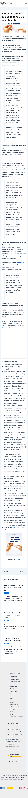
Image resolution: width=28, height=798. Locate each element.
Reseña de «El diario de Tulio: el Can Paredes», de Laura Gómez (13, 615)
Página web (12, 530)
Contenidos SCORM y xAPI (12, 739)
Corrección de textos (15, 684)
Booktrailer (12, 693)
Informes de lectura (14, 686)
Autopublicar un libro (14, 679)
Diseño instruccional (10, 737)
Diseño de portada (14, 691)
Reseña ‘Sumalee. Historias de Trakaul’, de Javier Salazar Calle (13, 587)
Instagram (16, 527)
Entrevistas (12, 709)
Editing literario (13, 689)
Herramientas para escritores (16, 716)
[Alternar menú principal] (26, 4)
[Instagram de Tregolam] (9, 761)
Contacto (12, 702)
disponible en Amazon (8, 328)
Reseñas (6, 593)
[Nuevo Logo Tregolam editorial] (6, 3)
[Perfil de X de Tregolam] (12, 761)
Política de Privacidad (15, 707)
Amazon (18, 559)
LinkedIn (6, 530)
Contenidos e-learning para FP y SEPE (14, 734)
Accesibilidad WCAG (10, 744)
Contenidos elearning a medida (13, 729)
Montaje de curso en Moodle (12, 746)
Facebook (23, 527)
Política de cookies (14, 704)
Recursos (12, 714)
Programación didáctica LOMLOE (13, 741)
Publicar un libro (13, 676)
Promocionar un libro (15, 681)
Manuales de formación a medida (13, 732)
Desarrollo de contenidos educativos (14, 727)
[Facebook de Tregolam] (16, 761)
